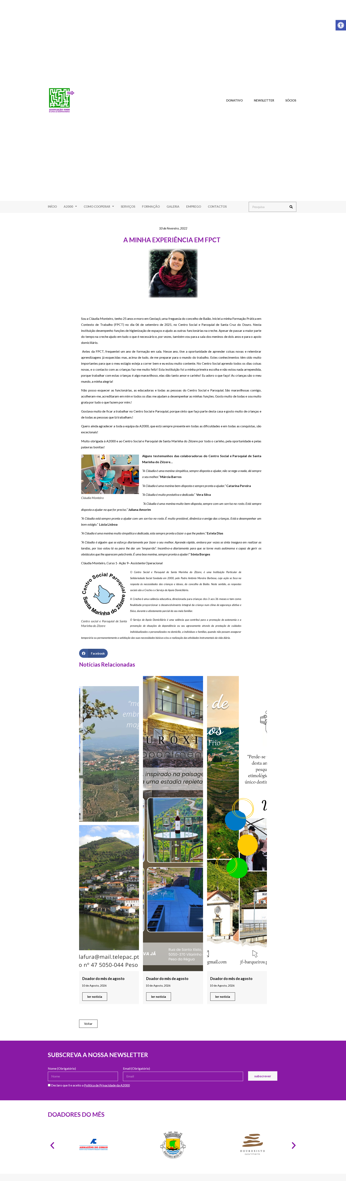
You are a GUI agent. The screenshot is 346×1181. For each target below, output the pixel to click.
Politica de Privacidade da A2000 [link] (107, 1085)
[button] (93, 653)
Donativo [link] (234, 100)
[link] (341, 25)
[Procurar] (291, 207)
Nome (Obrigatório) (62, 1068)
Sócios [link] (290, 100)
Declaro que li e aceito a (90, 1085)
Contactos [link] (217, 206)
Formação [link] (151, 206)
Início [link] (52, 206)
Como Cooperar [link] (97, 206)
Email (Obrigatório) (136, 1068)
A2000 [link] (68, 206)
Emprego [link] (193, 206)
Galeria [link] (173, 206)
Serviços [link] (128, 206)
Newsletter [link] (264, 100)
